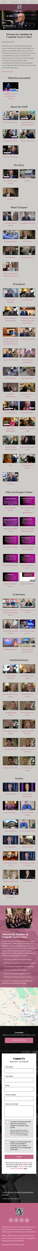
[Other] (11, 1220)
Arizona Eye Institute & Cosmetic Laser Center (18, 941)
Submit (19, 1157)
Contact (33, 2)
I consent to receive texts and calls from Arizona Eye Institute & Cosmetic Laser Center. (20, 1128)
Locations (14, 2)
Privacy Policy (14, 1135)
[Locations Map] (19, 1006)
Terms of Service (16, 1168)
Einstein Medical (18, 1241)
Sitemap (5, 1244)
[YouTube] (27, 1220)
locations (26, 943)
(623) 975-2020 (20, 983)
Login (22, 1244)
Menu (4, 2)
